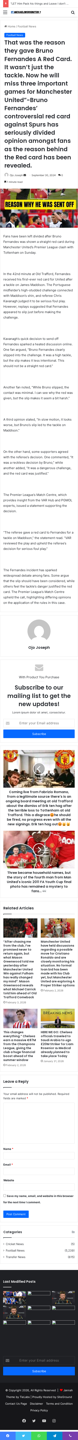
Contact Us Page (16, 1403)
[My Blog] (27, 12)
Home (11, 26)
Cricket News (15, 1244)
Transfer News (15, 1257)
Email (8, 1164)
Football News (27, 26)
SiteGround (64, 1397)
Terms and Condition (59, 1403)
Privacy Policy (39, 1410)
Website (8, 1180)
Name (8, 1149)
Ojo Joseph (16, 175)
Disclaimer (36, 1403)
